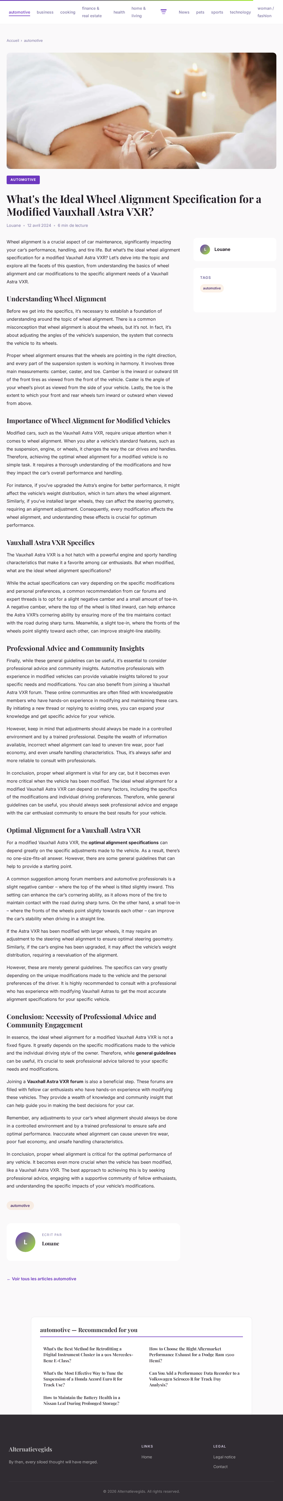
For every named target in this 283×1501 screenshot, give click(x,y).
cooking (67, 12)
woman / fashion (266, 12)
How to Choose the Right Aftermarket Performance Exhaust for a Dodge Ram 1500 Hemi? (191, 1354)
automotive (19, 12)
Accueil (13, 40)
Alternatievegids (30, 1449)
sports (217, 12)
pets (200, 12)
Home (147, 1456)
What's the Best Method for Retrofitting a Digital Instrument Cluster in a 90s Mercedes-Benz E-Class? (88, 1354)
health (119, 12)
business (45, 12)
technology (240, 12)
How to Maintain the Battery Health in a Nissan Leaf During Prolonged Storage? (81, 1400)
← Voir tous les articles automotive (41, 1278)
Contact (220, 1466)
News (184, 12)
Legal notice (224, 1456)
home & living (139, 12)
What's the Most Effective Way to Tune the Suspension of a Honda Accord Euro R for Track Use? (83, 1379)
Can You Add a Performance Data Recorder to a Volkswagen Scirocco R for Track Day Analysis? (194, 1379)
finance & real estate (92, 12)
